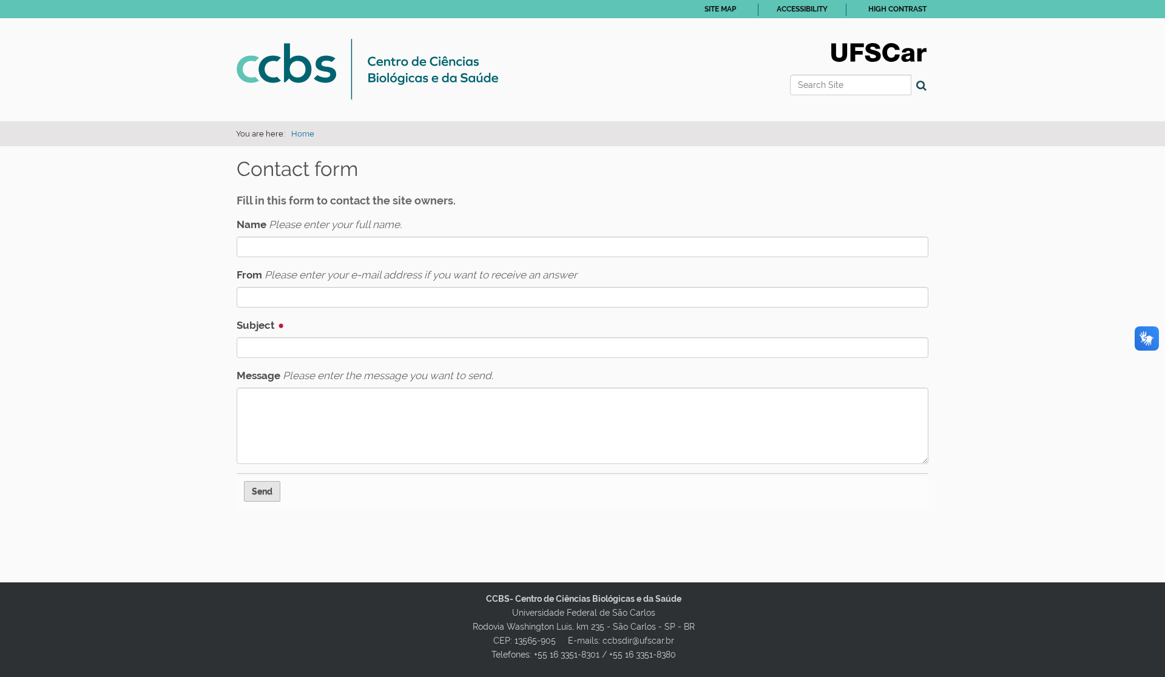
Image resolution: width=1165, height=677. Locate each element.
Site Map (720, 9)
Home (302, 133)
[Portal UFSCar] (879, 51)
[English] (367, 69)
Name (319, 224)
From (407, 275)
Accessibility (802, 9)
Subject (257, 325)
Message (365, 375)
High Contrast (897, 9)
